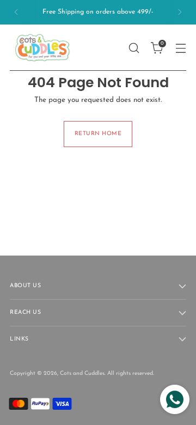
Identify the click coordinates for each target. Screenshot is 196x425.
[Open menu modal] (180, 48)
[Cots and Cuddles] (42, 47)
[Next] (180, 12)
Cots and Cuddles (82, 374)
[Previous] (16, 12)
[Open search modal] (133, 48)
